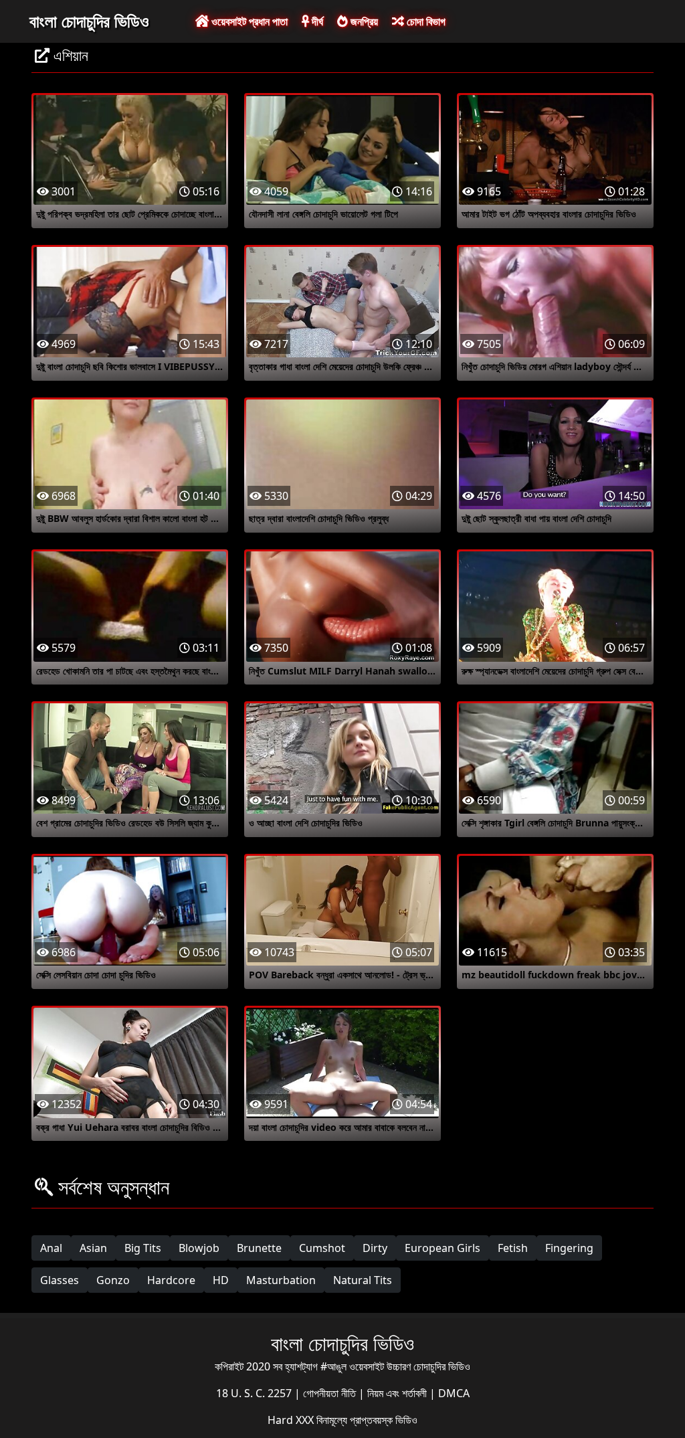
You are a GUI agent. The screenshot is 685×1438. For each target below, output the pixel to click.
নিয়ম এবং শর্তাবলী (398, 1393)
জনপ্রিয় (363, 21)
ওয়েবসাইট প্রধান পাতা (248, 21)
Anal (51, 1248)
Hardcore (171, 1280)
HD (221, 1280)
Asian (93, 1248)
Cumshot (322, 1248)
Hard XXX (292, 1420)
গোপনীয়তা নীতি (331, 1393)
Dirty (375, 1248)
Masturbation (281, 1280)
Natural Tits (362, 1280)
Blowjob (199, 1248)
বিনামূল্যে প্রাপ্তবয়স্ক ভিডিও (366, 1420)
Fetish (513, 1248)
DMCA (454, 1393)
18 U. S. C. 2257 (255, 1393)
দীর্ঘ (316, 21)
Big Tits (142, 1248)
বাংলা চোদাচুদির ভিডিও (89, 20)
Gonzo (113, 1280)
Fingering (569, 1248)
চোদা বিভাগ (425, 21)
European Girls (442, 1248)
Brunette (259, 1248)
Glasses (59, 1280)
